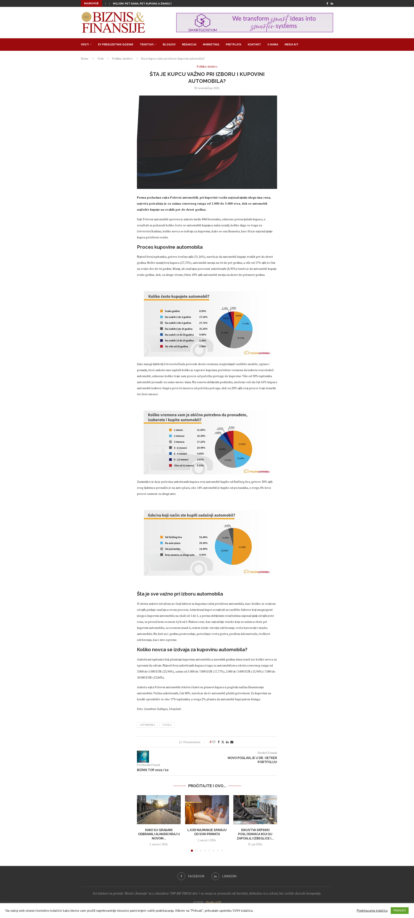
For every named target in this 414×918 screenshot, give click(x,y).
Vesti (85, 44)
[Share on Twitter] (222, 742)
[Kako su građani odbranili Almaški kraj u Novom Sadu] (159, 809)
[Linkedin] (332, 3)
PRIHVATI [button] (399, 910)
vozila (167, 724)
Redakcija (189, 44)
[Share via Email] (231, 742)
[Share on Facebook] (219, 742)
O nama (272, 44)
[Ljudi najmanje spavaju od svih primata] (207, 809)
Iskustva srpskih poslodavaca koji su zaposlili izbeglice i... (255, 834)
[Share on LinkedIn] (227, 742)
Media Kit (291, 44)
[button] (105, 3)
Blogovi (169, 44)
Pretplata (233, 44)
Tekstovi (147, 44)
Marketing (211, 44)
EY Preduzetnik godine (115, 44)
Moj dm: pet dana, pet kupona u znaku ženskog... (149, 3)
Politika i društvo (122, 58)
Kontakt (254, 44)
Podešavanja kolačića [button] (372, 910)
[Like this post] (213, 742)
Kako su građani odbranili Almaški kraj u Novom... (159, 834)
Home (84, 58)
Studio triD (213, 902)
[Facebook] (327, 3)
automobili (147, 724)
